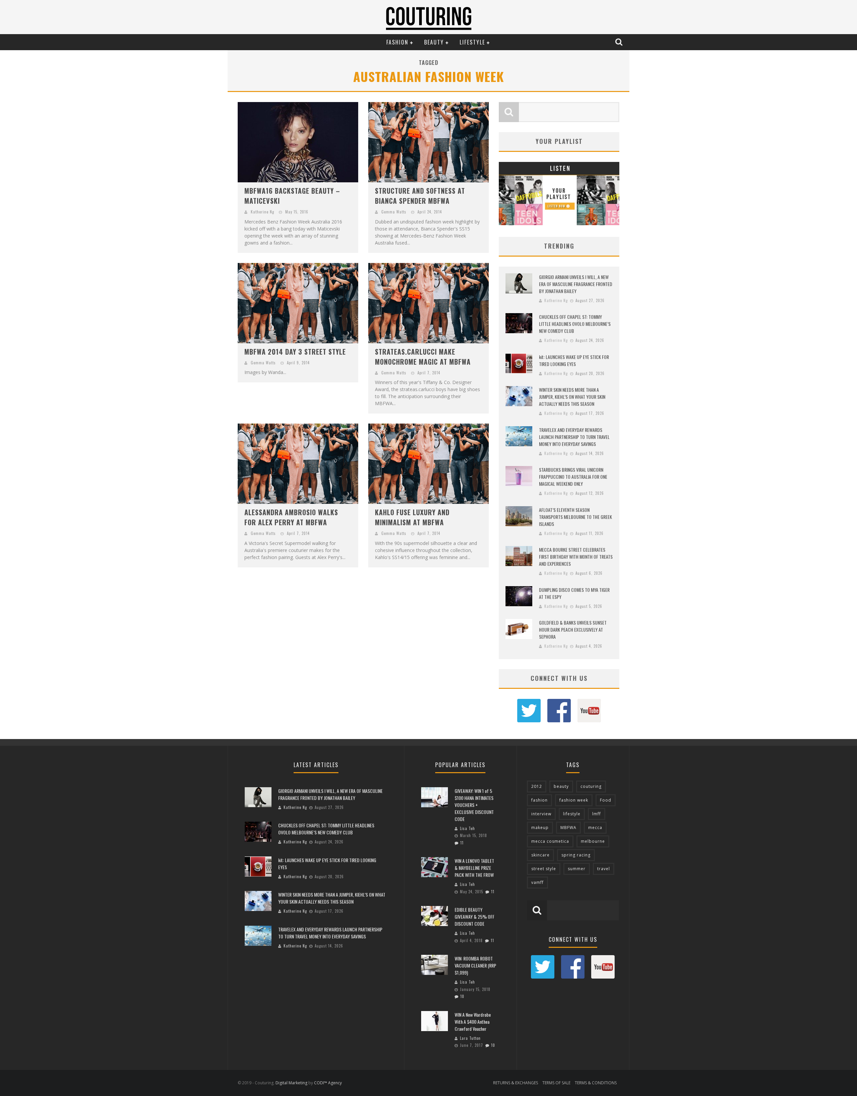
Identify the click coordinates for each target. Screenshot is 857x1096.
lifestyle (571, 814)
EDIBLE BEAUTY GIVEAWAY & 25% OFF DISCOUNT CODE (474, 916)
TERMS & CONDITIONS (596, 1083)
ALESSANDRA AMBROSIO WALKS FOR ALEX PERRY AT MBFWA (291, 517)
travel (603, 869)
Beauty (434, 42)
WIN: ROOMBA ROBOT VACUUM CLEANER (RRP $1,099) (475, 965)
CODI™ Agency (328, 1083)
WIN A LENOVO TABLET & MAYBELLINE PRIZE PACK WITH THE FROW (474, 867)
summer (577, 869)
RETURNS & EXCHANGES (515, 1083)
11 (462, 842)
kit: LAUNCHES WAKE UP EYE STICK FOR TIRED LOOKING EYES (574, 360)
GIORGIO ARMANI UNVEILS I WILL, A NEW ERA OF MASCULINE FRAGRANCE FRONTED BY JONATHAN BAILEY (575, 283)
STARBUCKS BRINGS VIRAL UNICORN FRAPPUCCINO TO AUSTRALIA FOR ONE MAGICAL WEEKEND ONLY (573, 476)
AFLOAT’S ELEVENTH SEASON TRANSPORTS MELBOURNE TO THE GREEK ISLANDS (575, 516)
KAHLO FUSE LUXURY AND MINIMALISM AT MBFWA (412, 517)
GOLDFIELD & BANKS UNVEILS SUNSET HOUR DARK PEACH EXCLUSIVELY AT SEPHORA (573, 629)
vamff (537, 882)
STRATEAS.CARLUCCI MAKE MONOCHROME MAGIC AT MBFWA (423, 357)
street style (543, 869)
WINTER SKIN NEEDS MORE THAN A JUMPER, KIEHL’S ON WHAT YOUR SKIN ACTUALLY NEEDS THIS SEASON (572, 396)
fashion (539, 800)
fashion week (573, 800)
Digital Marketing (291, 1083)
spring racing (576, 855)
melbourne (593, 841)
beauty (561, 786)
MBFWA (568, 827)
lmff (596, 814)
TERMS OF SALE (556, 1083)
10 (462, 996)
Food (605, 800)
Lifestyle (472, 42)
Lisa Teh (467, 828)
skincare (540, 855)
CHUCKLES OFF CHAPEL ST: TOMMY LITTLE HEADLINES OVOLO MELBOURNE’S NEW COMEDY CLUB (575, 323)
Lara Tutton (470, 1038)
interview (541, 814)
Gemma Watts (393, 211)
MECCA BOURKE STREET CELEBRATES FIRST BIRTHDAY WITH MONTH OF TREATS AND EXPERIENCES (576, 556)
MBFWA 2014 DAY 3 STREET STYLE (295, 352)
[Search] (619, 42)
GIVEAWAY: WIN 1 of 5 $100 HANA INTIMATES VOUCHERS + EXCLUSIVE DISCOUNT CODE (474, 804)
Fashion (397, 42)
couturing (591, 786)
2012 (536, 786)
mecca (595, 827)
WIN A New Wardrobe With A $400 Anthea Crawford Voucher (473, 1021)
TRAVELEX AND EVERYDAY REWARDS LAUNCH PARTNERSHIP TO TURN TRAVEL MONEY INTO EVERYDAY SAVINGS (574, 436)
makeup (540, 827)
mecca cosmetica (550, 841)
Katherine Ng (262, 211)
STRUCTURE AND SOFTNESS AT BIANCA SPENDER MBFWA (420, 196)
